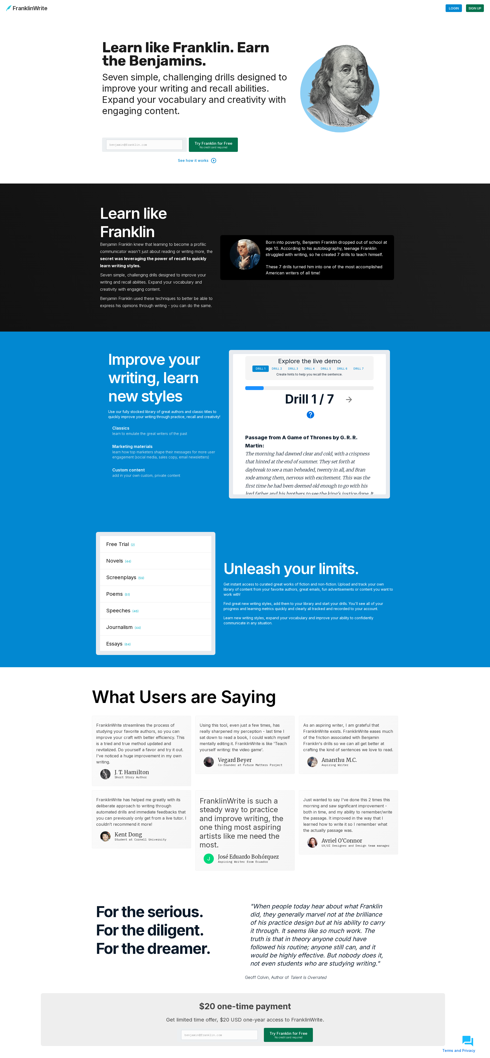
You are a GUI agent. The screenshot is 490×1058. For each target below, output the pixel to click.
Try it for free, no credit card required (143, 490)
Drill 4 (309, 368)
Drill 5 (326, 368)
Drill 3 (293, 368)
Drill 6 (342, 368)
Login (454, 8)
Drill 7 (358, 368)
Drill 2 (277, 368)
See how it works (193, 160)
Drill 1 (260, 368)
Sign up (475, 8)
